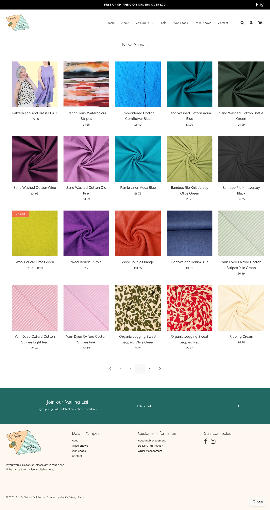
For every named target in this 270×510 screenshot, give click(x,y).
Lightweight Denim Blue (190, 262)
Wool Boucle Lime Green (34, 262)
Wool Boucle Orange (138, 262)
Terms (81, 497)
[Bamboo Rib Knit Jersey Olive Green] (189, 159)
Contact (223, 23)
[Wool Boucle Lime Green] (35, 233)
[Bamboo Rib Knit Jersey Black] (241, 159)
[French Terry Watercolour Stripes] (86, 84)
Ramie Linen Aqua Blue (138, 187)
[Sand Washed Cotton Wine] (35, 159)
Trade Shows (202, 23)
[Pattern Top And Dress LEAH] (35, 84)
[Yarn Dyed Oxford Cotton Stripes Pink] (86, 308)
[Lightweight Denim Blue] (189, 233)
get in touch (51, 465)
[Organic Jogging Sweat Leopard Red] (189, 308)
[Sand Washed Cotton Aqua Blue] (189, 84)
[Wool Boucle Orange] (138, 233)
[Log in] (251, 22)
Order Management (150, 451)
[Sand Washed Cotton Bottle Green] (241, 84)
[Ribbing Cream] (241, 308)
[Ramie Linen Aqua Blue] (138, 159)
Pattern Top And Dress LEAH (34, 113)
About (125, 23)
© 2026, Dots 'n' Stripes (19, 497)
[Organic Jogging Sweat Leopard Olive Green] (138, 308)
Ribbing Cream (241, 336)
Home (111, 23)
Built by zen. (39, 497)
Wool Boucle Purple (86, 262)
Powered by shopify (57, 497)
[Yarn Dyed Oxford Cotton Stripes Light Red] (35, 308)
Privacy (72, 497)
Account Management (152, 440)
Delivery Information (150, 445)
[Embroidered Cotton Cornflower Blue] (138, 84)
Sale (164, 23)
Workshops (180, 23)
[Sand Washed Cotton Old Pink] (86, 159)
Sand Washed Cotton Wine (34, 187)
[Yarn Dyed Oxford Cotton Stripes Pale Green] (241, 233)
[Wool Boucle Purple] (86, 233)
